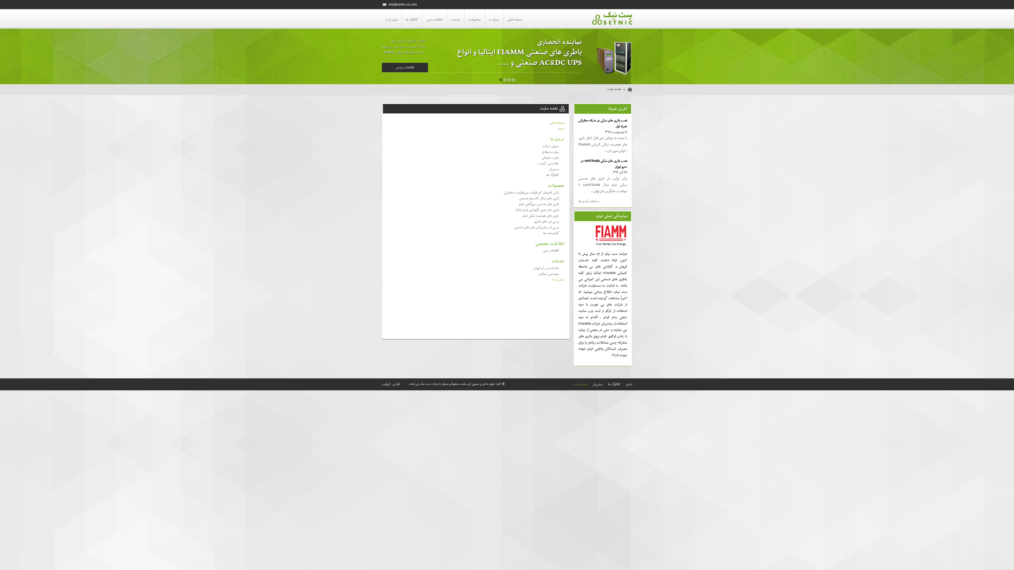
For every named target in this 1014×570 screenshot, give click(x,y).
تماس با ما (392, 20)
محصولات (474, 20)
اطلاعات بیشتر (405, 67)
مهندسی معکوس (548, 274)
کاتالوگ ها (412, 20)
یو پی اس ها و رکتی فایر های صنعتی (536, 227)
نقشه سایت (580, 384)
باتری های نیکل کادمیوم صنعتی (539, 198)
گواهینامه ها (551, 233)
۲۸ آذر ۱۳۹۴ (620, 172)
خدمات (455, 20)
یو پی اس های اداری (546, 222)
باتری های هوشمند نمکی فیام (541, 216)
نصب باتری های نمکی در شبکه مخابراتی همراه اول (602, 123)
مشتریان (554, 169)
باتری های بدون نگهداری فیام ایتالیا (537, 210)
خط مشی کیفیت (548, 164)
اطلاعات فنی (434, 20)
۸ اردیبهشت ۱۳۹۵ (616, 132)
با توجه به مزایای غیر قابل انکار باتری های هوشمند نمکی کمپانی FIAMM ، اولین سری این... (602, 144)
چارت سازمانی (550, 158)
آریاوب (386, 384)
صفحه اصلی (514, 20)
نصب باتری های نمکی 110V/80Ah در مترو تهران (604, 164)
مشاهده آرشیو (590, 201)
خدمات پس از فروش (546, 268)
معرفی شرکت (550, 146)
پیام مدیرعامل (550, 152)
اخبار (561, 129)
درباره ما (494, 20)
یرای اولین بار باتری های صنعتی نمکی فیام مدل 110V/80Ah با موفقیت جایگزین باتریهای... (602, 184)
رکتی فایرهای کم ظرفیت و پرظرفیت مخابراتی (531, 193)
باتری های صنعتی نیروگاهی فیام (539, 204)
